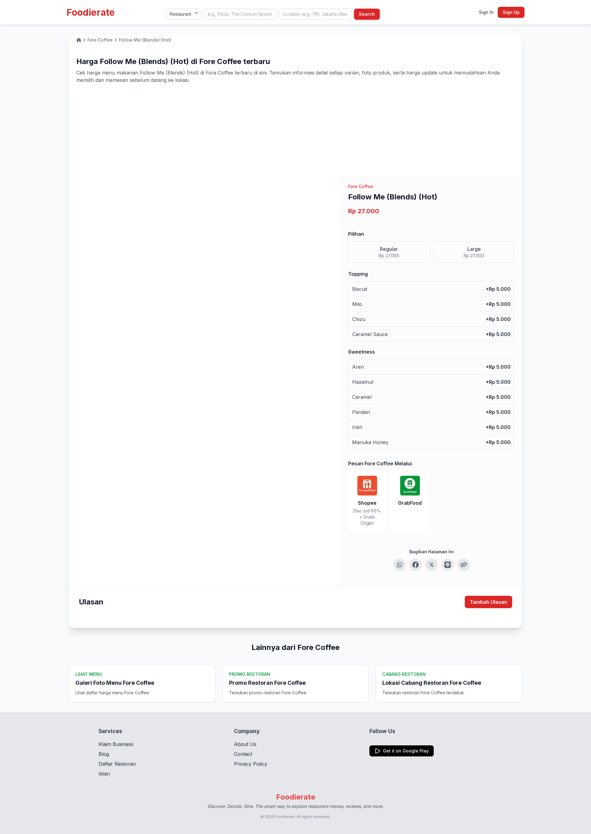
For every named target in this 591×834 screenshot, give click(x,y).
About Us (245, 744)
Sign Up (511, 12)
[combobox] (240, 14)
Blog (103, 754)
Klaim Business (115, 744)
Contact (243, 754)
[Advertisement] (295, 130)
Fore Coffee (360, 186)
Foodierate (90, 12)
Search (367, 14)
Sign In (486, 12)
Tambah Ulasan (488, 602)
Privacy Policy (250, 764)
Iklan (104, 774)
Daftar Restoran (117, 764)
